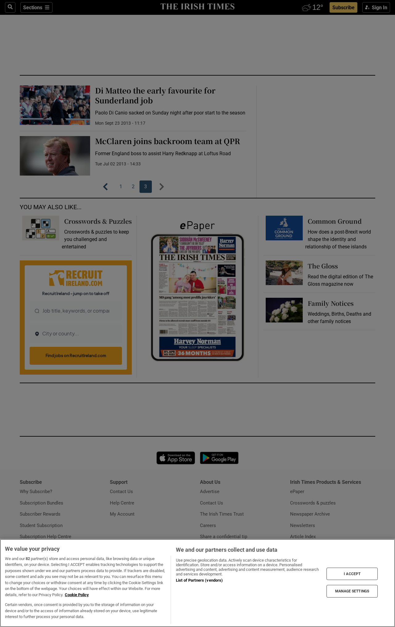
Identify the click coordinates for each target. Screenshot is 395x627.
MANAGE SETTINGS (352, 591)
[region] (197, 583)
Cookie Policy (77, 594)
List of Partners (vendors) (199, 580)
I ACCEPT (352, 573)
